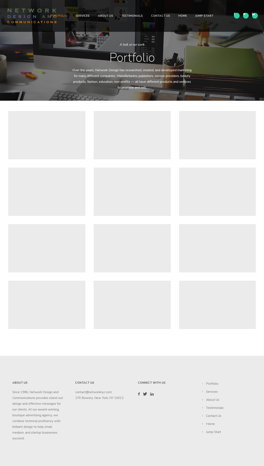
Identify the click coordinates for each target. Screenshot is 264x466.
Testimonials (132, 16)
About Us (105, 16)
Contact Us (160, 16)
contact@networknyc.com (93, 392)
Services (83, 16)
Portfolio (59, 16)
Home (182, 16)
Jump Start (204, 16)
